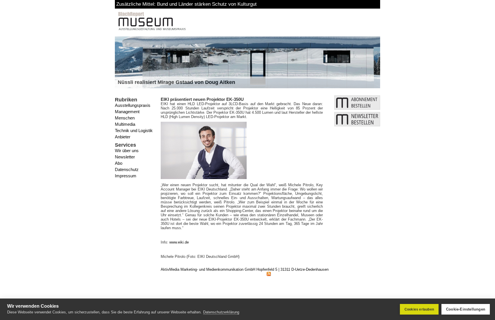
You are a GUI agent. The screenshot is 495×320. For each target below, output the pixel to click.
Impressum (125, 175)
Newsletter (125, 156)
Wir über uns (127, 150)
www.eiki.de (179, 242)
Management (127, 111)
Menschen (125, 117)
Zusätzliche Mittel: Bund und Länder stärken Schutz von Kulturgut (186, 4)
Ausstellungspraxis (132, 105)
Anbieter (122, 136)
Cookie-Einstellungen (465, 309)
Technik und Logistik (134, 130)
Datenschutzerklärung (221, 312)
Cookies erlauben (419, 309)
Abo (118, 163)
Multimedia (125, 124)
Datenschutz (127, 169)
